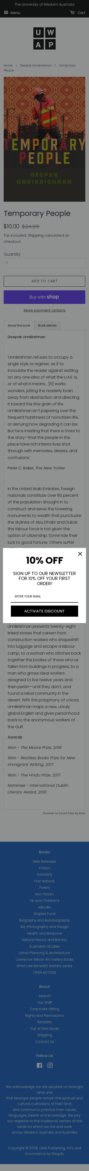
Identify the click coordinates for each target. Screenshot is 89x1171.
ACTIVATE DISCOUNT (44, 611)
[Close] (80, 554)
